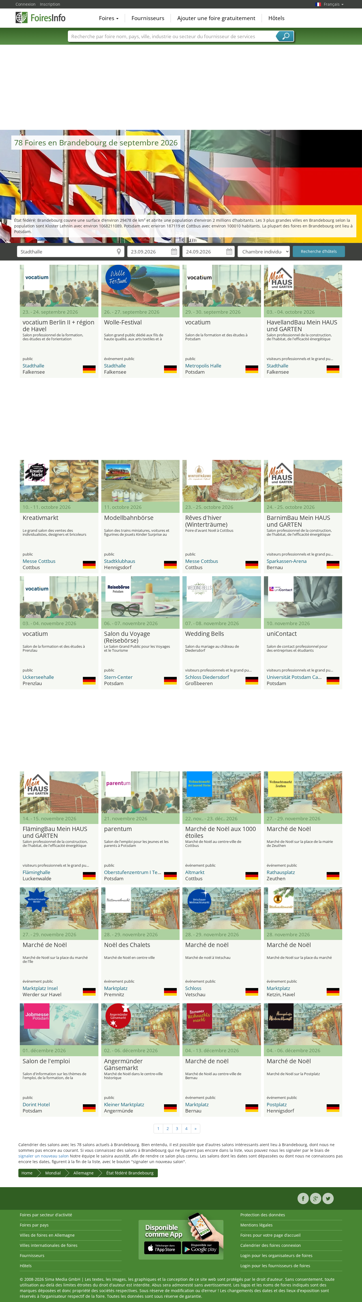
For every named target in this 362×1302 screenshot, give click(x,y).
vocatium (197, 322)
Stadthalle (33, 365)
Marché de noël (207, 945)
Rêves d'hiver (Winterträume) (206, 521)
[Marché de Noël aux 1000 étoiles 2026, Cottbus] (221, 792)
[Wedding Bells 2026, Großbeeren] (221, 597)
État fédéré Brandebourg (130, 1173)
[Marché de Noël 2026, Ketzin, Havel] (303, 908)
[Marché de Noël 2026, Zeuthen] (303, 792)
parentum (118, 829)
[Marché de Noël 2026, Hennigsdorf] (303, 1024)
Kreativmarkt (40, 518)
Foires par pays (34, 1225)
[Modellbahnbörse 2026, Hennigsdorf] (140, 481)
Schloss (193, 988)
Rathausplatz (281, 872)
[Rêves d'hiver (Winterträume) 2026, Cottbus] (221, 481)
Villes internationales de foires (48, 1245)
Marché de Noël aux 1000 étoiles (220, 832)
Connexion (26, 4)
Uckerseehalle (38, 677)
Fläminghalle (36, 872)
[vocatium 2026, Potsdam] (221, 286)
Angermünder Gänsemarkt (123, 1065)
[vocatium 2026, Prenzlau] (59, 597)
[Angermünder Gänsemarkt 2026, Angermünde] (140, 1024)
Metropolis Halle (203, 365)
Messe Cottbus (39, 561)
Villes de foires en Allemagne (47, 1235)
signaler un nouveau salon (43, 1156)
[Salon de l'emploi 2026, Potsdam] (59, 1024)
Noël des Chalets (127, 945)
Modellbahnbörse (129, 518)
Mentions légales (256, 1225)
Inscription (50, 4)
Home (27, 1173)
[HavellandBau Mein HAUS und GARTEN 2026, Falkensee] (303, 286)
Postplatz (277, 1104)
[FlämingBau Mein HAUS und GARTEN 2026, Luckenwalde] (59, 792)
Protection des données (262, 1214)
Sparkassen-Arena (287, 561)
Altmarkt (194, 872)
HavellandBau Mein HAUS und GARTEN (302, 326)
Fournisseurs (148, 18)
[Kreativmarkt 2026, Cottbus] (59, 481)
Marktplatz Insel (40, 988)
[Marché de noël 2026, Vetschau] (221, 908)
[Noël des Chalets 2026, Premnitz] (140, 908)
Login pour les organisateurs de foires (276, 1255)
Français (332, 4)
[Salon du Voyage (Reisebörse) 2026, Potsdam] (140, 597)
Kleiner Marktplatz (124, 1104)
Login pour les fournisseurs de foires (275, 1265)
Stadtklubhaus (119, 561)
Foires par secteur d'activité (46, 1214)
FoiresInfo (44, 17)
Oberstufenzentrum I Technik (136, 872)
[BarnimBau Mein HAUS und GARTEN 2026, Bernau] (303, 481)
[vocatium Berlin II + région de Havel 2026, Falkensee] (59, 286)
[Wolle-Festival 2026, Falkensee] (140, 286)
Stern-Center (118, 677)
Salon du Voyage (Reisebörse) (127, 637)
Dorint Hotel (36, 1104)
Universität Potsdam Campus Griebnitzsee (313, 677)
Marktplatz (116, 988)
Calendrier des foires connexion (270, 1245)
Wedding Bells (204, 634)
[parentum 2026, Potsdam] (140, 792)
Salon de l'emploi (46, 1061)
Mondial (53, 1173)
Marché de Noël (289, 829)
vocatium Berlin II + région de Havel (58, 326)
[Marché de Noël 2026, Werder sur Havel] (59, 908)
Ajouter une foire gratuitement (216, 18)
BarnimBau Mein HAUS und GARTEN (298, 521)
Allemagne (84, 1173)
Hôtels (276, 18)
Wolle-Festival (123, 322)
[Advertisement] (181, 87)
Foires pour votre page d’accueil (270, 1235)
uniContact (282, 634)
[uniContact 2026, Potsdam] (303, 597)
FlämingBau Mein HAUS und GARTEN (55, 832)
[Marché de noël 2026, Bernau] (221, 1024)
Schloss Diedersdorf (207, 677)
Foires (107, 18)
